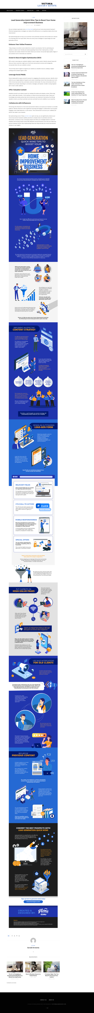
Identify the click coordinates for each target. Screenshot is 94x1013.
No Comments (37, 25)
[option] (75, 36)
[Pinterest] (3, 41)
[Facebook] (3, 34)
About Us (51, 999)
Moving (44, 10)
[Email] (3, 44)
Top (47, 1008)
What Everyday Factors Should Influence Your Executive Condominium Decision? (79, 101)
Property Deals (20, 10)
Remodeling (30, 10)
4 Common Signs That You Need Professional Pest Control (51, 975)
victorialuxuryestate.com (59, 1004)
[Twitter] (3, 37)
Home (37, 10)
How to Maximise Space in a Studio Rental (33, 974)
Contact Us (43, 999)
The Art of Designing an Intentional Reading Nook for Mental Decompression (15, 975)
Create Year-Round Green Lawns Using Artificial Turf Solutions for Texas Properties (79, 93)
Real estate (10, 10)
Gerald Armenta (33, 948)
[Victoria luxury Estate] (47, 4)
